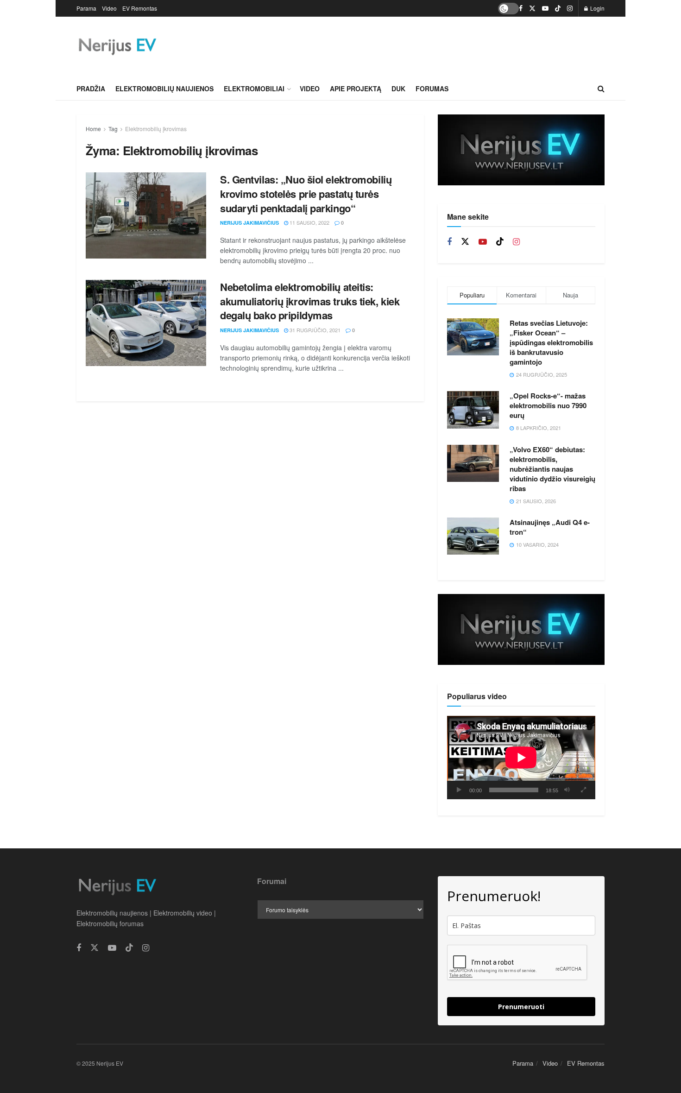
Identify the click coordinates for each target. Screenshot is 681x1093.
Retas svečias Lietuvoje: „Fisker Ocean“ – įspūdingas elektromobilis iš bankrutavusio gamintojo (551, 342)
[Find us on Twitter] (532, 8)
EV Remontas (139, 8)
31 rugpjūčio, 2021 (314, 330)
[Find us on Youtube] (545, 8)
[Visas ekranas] (583, 790)
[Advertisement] (436, 45)
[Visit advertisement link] (521, 149)
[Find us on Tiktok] (500, 241)
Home (93, 129)
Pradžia (90, 88)
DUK (398, 88)
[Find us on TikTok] (558, 8)
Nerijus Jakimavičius (249, 222)
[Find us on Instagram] (570, 8)
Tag (113, 129)
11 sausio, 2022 (308, 222)
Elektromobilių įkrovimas (156, 129)
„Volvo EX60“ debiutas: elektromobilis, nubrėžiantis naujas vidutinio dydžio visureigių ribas (552, 468)
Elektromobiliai (254, 88)
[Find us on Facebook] (521, 8)
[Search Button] (601, 88)
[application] (521, 757)
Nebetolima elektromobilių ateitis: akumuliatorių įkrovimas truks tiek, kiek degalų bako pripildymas (309, 301)
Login (597, 8)
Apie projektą (355, 88)
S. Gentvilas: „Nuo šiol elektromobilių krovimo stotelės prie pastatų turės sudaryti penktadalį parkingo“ (305, 193)
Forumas (432, 88)
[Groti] (459, 790)
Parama (86, 8)
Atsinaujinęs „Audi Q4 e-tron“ (550, 527)
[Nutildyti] (567, 790)
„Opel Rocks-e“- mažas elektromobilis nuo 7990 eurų (548, 405)
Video (109, 8)
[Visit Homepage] (117, 47)
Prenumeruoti (521, 1006)
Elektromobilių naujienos (164, 88)
